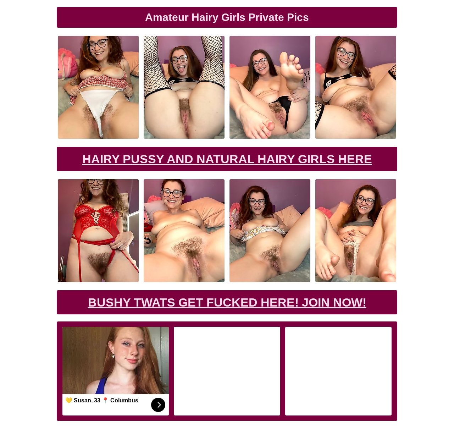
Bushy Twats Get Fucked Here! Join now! (227, 302)
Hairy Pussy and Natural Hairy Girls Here (227, 159)
